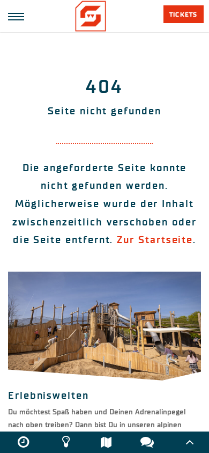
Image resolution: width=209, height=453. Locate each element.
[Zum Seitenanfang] (189, 442)
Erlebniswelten (48, 395)
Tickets (183, 14)
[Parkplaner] (106, 442)
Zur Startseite (155, 239)
